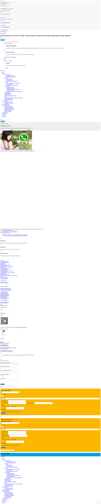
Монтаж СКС (9, 78)
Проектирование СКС (11, 75)
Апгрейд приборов (8, 106)
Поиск (2, 121)
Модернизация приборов (9, 109)
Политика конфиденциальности (21, 327)
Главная (31, 128)
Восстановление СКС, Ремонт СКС (13, 83)
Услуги (4, 73)
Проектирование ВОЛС (11, 76)
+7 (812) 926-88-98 (5, 345)
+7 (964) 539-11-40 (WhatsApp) (7, 351)
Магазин (4, 113)
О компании (5, 114)
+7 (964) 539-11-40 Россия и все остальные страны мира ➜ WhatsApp (15, 234)
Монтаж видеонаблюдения (12, 81)
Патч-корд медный (8, 101)
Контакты (4, 116)
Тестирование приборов (4, 298)
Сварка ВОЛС (7, 92)
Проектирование (8, 74)
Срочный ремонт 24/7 (9, 98)
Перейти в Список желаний (11, 57)
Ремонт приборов (8, 111)
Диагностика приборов (9, 107)
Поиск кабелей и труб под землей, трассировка (14, 97)
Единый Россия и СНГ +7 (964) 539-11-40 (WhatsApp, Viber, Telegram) (15, 235)
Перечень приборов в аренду (5, 289)
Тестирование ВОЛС (11, 88)
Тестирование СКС (10, 87)
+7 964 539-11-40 (15, 41)
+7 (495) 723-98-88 (5, 230)
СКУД (6, 96)
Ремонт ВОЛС (9, 84)
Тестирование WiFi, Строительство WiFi (14, 91)
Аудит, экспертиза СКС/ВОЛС (10, 95)
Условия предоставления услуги (6, 290)
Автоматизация (8, 94)
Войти (7, 68)
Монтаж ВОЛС (9, 79)
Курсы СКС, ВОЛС (3, 302)
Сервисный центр (6, 105)
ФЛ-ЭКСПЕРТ (3, 33)
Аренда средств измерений (5, 288)
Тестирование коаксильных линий (13, 89)
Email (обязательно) (4, 433)
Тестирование (7, 86)
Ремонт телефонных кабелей (12, 85)
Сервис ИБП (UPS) (8, 93)
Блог (3, 115)
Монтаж (6, 77)
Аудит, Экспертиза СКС (4, 274)
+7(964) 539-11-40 (4, 348)
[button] (2, 70)
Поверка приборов (8, 110)
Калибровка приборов (9, 108)
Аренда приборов (6, 104)
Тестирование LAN (10, 90)
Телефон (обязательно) (5, 435)
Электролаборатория (9, 99)
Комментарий (3, 409)
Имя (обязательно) (4, 431)
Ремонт (6, 82)
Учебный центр (5, 112)
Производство (5, 100)
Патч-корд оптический (9, 103)
